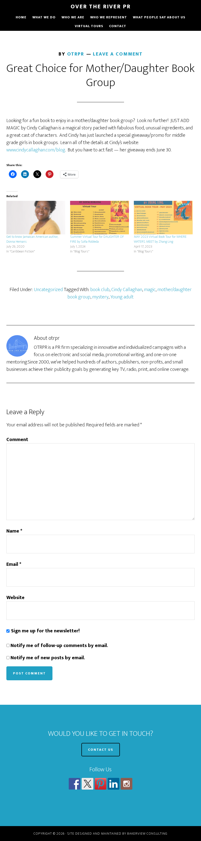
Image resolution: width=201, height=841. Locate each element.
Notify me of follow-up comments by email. (59, 645)
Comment (17, 439)
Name (14, 531)
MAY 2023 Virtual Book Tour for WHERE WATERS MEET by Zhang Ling (160, 239)
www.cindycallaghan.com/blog (35, 150)
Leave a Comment (118, 54)
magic (150, 289)
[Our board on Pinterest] (100, 784)
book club (100, 289)
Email (13, 564)
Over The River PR (101, 6)
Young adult (122, 297)
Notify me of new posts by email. (48, 658)
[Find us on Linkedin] (113, 784)
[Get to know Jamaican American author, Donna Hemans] (35, 217)
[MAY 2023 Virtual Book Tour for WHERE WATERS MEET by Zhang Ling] (163, 217)
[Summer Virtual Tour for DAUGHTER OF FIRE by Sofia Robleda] (99, 217)
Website (15, 597)
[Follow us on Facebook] (74, 784)
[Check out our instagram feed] (126, 784)
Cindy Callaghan (126, 289)
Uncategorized (48, 289)
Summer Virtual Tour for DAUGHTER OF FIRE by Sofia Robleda (97, 239)
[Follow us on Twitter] (87, 784)
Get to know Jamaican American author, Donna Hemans (32, 239)
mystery (100, 297)
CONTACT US (100, 749)
